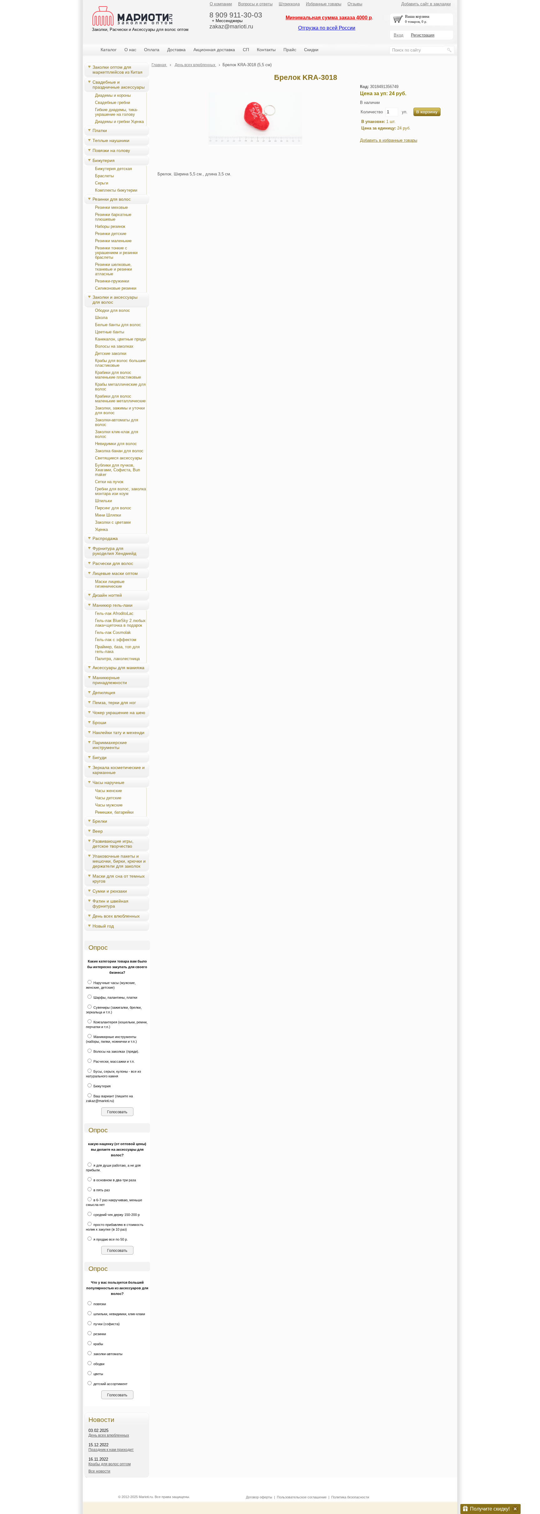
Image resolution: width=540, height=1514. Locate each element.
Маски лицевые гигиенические (109, 584)
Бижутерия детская (113, 168)
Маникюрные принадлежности (109, 680)
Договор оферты (259, 1497)
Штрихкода (289, 4)
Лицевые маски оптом (115, 573)
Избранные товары (323, 4)
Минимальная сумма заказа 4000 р (329, 17)
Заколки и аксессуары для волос (115, 300)
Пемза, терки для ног (114, 702)
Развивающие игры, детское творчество (112, 844)
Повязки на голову (111, 150)
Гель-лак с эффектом (115, 639)
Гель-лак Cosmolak (113, 632)
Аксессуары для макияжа (118, 667)
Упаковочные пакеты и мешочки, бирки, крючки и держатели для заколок (119, 861)
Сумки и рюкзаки (109, 891)
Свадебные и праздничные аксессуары (118, 85)
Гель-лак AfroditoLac (114, 613)
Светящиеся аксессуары (118, 458)
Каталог (109, 49)
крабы (97, 1344)
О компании (221, 4)
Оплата (151, 49)
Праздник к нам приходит (111, 1450)
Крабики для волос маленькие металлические (120, 398)
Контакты (266, 49)
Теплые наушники (110, 140)
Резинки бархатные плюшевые (113, 217)
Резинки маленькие (113, 240)
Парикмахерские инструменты (109, 745)
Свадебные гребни (112, 102)
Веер (97, 831)
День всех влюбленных (116, 916)
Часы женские (108, 790)
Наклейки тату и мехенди (118, 732)
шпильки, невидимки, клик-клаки (118, 1314)
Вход (398, 35)
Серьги (101, 183)
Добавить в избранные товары (388, 140)
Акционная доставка (214, 49)
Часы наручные (108, 782)
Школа (101, 317)
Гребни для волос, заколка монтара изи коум (120, 491)
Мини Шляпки (108, 515)
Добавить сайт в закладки (426, 4)
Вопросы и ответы (255, 4)
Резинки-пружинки (112, 281)
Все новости (99, 1471)
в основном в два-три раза (114, 1180)
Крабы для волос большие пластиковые (120, 363)
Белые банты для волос (118, 324)
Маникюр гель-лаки (112, 605)
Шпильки (103, 500)
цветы (97, 1374)
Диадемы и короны (113, 95)
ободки (98, 1364)
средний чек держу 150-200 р (116, 1215)
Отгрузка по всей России (326, 28)
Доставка (176, 49)
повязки (99, 1304)
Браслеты (104, 176)
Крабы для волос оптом (109, 1464)
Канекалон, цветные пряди (120, 339)
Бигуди (99, 757)
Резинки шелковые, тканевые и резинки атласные (113, 269)
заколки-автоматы (107, 1354)
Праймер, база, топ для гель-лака (117, 649)
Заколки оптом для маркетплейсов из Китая (117, 70)
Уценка (101, 529)
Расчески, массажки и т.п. (113, 1061)
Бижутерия (103, 160)
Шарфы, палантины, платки (114, 997)
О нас (130, 49)
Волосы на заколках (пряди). (115, 1051)
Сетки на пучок (109, 481)
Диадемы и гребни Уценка (119, 121)
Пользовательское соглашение (302, 1497)
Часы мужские (108, 805)
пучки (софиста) (106, 1324)
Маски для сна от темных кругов (118, 879)
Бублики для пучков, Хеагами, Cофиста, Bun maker (117, 470)
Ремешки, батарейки (114, 812)
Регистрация (422, 35)
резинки (99, 1334)
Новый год (103, 926)
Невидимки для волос (116, 443)
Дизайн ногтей (107, 595)
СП (246, 49)
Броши (99, 722)
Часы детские (108, 798)
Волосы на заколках (114, 346)
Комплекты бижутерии (116, 190)
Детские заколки (110, 353)
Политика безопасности (350, 1497)
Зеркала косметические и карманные (118, 770)
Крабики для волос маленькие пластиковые (118, 375)
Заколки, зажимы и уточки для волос (120, 410)
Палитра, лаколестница (117, 658)
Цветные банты (109, 332)
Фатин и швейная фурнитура (110, 904)
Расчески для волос (112, 563)
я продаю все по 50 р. (110, 1239)
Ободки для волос (112, 310)
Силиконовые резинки (115, 288)
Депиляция (103, 692)
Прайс (289, 49)
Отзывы (355, 4)
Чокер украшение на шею (118, 712)
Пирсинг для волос (113, 508)
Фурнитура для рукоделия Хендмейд (114, 551)
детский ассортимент (110, 1384)
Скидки (311, 49)
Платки (99, 130)
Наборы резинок (110, 226)
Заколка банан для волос (119, 450)
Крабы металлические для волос (120, 386)
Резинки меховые (111, 207)
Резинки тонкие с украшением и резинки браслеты (116, 253)
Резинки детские (110, 233)
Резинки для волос (111, 199)
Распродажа (105, 538)
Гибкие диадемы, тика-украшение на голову (116, 112)
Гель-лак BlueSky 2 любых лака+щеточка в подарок (120, 623)
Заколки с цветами (113, 522)
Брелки (99, 821)
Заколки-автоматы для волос (116, 422)
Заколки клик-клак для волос (116, 434)
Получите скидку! (490, 1509)
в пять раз (101, 1190)
